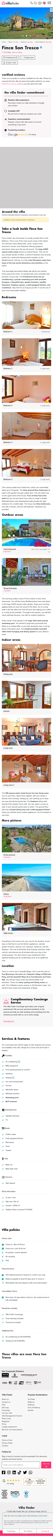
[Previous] (23, 35)
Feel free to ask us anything (13, 84)
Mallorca (31, 1402)
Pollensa (31, 1405)
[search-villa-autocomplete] (35, 3)
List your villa (7, 1413)
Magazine (5, 1421)
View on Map (17, 52)
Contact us (6, 1402)
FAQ (3, 1405)
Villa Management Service (12, 1416)
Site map (5, 1408)
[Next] (30, 35)
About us (5, 1399)
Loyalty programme (9, 1427)
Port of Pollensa (34, 1408)
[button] (26, 231)
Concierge (6, 1410)
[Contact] (31, 3)
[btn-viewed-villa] (39, 3)
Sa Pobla (7, 52)
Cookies (5, 1446)
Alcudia (30, 1410)
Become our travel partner (12, 1430)
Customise (11, 1531)
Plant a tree (6, 1418)
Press (4, 1424)
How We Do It (8, 1021)
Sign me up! (46, 1465)
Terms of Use (7, 1440)
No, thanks (28, 1531)
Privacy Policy (7, 1443)
